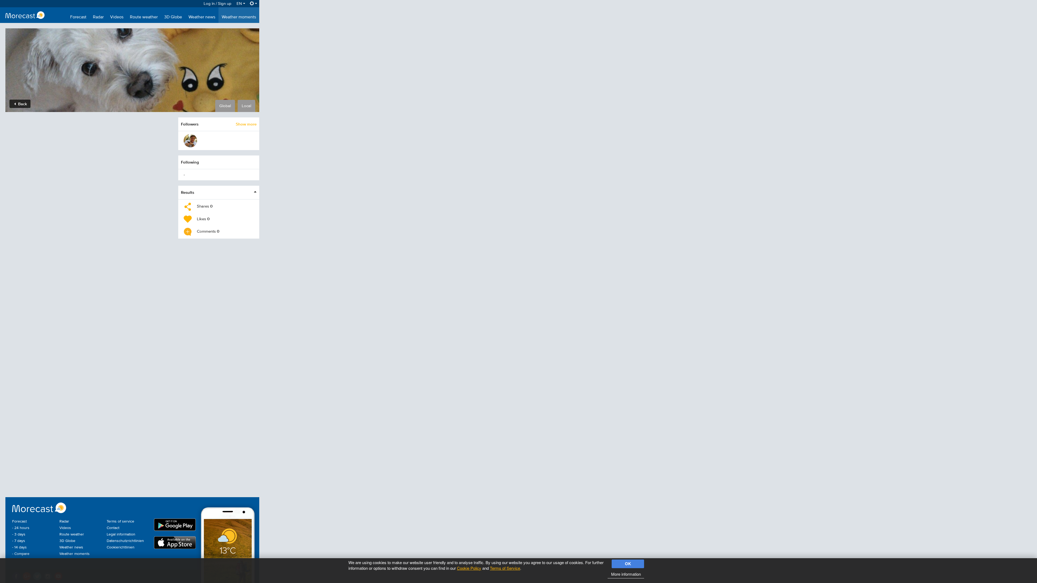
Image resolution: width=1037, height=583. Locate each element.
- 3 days (18, 534)
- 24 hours (20, 528)
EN (240, 4)
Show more (246, 124)
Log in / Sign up (217, 4)
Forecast (78, 17)
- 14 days (19, 547)
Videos (116, 17)
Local (246, 106)
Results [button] (187, 192)
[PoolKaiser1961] (190, 140)
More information (626, 574)
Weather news (201, 17)
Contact (113, 528)
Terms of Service (505, 568)
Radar (98, 17)
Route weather (144, 17)
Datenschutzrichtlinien (125, 541)
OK (628, 564)
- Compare (20, 554)
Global (225, 106)
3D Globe (173, 17)
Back (22, 103)
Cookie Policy (469, 568)
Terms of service (120, 521)
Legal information (121, 534)
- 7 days (18, 541)
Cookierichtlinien (120, 547)
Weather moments (239, 17)
